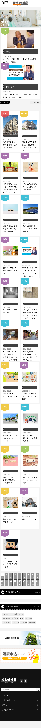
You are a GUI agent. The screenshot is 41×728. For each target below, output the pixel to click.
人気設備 (15, 622)
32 (20, 584)
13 (15, 578)
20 (7, 581)
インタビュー (7, 614)
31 (15, 584)
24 (24, 581)
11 (7, 578)
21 (11, 581)
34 (28, 584)
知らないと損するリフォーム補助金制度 (30, 480)
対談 (15, 614)
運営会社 (5, 705)
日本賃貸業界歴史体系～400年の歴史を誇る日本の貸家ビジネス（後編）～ (10, 189)
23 (20, 581)
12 (11, 578)
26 (33, 581)
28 (2, 584)
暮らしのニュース (29, 519)
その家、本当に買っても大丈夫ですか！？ (10, 438)
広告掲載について (8, 710)
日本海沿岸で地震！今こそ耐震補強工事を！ (30, 438)
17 (33, 578)
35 (33, 584)
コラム (21, 614)
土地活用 (23, 622)
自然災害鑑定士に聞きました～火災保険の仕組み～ (10, 228)
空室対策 (28, 618)
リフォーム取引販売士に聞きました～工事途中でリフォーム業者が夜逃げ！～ (10, 357)
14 (20, 578)
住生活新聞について (9, 700)
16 (28, 578)
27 (37, 581)
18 (37, 578)
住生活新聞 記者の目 (10, 618)
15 (24, 578)
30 (11, 584)
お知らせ (5, 695)
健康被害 (32, 622)
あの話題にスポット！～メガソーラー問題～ (30, 228)
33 (24, 584)
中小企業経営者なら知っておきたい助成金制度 (30, 186)
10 (2, 578)
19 (2, 581)
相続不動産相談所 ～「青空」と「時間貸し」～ (29, 396)
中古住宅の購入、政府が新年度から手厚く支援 (10, 480)
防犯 (22, 618)
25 (28, 581)
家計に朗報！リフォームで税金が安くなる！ (10, 564)
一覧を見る (36, 102)
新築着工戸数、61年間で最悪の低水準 (10, 270)
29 (7, 584)
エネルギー (6, 622)
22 (15, 581)
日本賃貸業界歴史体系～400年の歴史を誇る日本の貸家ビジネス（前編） (30, 357)
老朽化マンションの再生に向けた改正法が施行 (10, 144)
